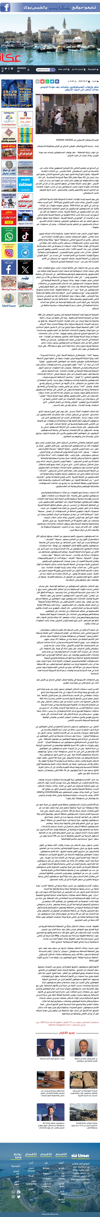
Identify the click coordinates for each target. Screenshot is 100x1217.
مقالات (46, 1192)
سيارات (46, 1179)
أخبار (61, 1163)
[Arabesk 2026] (17, 107)
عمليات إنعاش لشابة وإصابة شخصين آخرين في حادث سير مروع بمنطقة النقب (84, 1125)
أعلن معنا (16, 1183)
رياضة (46, 1173)
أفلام (31, 1189)
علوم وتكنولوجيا (31, 1182)
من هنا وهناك (61, 1176)
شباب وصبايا (31, 1169)
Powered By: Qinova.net (50, 1214)
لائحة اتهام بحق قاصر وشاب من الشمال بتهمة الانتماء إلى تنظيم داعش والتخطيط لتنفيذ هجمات (52, 1093)
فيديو (61, 1168)
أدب (31, 1163)
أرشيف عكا (61, 1200)
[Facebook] (12, 68)
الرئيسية (15, 1166)
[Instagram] (2, 68)
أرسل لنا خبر (16, 1174)
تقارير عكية (61, 1185)
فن (46, 1163)
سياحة (46, 1168)
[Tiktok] (2, 71)
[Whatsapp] (9, 68)
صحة (31, 1176)
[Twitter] (5, 68)
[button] (57, 81)
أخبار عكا (62, 1193)
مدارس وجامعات (46, 1185)
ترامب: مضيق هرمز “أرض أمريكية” (52, 1059)
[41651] (50, 11)
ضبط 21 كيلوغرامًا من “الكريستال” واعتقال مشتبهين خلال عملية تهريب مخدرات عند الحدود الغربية (83, 1093)
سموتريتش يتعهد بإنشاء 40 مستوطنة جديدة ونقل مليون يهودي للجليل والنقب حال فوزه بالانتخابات (51, 1125)
